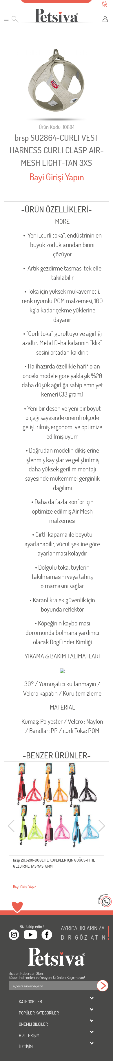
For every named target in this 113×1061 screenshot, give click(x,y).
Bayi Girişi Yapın (56, 177)
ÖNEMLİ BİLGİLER (33, 1024)
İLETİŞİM (26, 1046)
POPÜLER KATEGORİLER (39, 1013)
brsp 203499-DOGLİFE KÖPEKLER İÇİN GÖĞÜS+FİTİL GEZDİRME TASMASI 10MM (54, 863)
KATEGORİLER (30, 1001)
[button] (102, 826)
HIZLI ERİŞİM (29, 1035)
